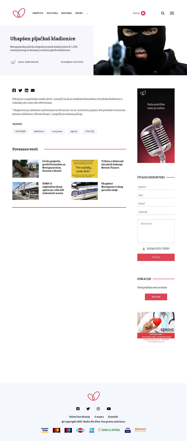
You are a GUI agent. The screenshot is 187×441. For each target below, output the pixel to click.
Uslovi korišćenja (79, 416)
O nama (99, 416)
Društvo (38, 13)
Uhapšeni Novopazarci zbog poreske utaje (112, 186)
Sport (79, 13)
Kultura (66, 13)
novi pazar (57, 131)
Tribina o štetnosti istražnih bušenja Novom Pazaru (112, 164)
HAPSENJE (20, 131)
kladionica (39, 131)
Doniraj (156, 297)
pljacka (74, 131)
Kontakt (113, 416)
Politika (52, 13)
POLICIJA (89, 131)
